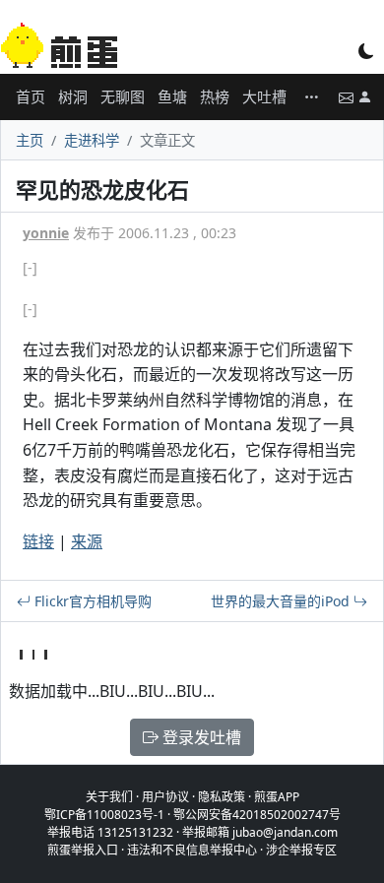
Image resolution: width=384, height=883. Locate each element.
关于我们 (109, 796)
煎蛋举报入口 (82, 850)
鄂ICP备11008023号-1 (104, 814)
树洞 (73, 96)
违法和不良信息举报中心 (192, 850)
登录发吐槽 (200, 737)
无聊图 (122, 96)
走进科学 (91, 140)
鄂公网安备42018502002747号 (257, 814)
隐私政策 (221, 796)
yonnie (46, 232)
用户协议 (165, 796)
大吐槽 (264, 96)
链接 (38, 541)
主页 (29, 140)
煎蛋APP (276, 796)
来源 (86, 541)
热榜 (214, 96)
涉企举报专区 (301, 850)
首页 (30, 96)
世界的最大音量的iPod (282, 601)
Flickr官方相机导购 (91, 601)
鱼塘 (172, 96)
